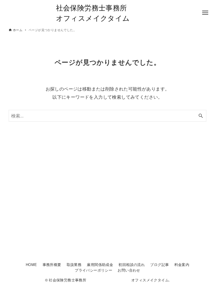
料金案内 (182, 264)
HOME (31, 264)
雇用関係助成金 (100, 264)
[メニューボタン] (205, 12)
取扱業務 (74, 264)
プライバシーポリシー (93, 270)
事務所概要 (52, 264)
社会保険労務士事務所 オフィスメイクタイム (107, 13)
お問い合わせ (129, 270)
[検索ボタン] (200, 116)
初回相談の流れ (131, 264)
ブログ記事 (159, 264)
